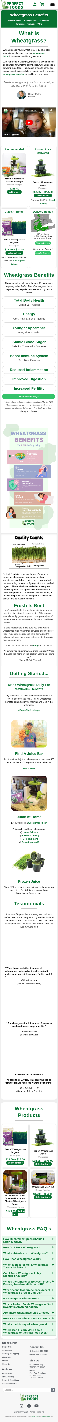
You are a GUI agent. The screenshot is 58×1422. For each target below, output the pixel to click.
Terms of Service (45, 1416)
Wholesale (6, 1357)
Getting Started (30, 21)
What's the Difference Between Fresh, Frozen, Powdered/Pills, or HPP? (27, 1283)
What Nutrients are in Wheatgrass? (25, 1253)
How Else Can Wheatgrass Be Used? (26, 1318)
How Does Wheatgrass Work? (22, 1259)
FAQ (35, 645)
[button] (52, 4)
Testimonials (44, 21)
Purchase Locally (30, 835)
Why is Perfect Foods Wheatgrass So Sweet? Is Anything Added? (27, 1305)
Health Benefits (14, 21)
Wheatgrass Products (25, 24)
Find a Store (29, 768)
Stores (5, 1361)
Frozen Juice (29, 881)
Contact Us (36, 1347)
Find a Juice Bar (29, 754)
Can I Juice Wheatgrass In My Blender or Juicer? (22, 1274)
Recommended (14, 149)
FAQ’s (39, 24)
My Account (7, 1350)
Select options (43, 195)
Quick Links (9, 1342)
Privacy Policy (8, 1377)
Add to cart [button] (14, 192)
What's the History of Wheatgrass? (25, 1324)
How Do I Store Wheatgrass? (21, 1247)
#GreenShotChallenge (29, 710)
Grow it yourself (30, 842)
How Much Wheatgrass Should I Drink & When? (23, 1240)
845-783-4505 (38, 1354)
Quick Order (7, 1347)
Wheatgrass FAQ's (29, 1228)
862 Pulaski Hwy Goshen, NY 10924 (37, 1366)
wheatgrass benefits (13, 74)
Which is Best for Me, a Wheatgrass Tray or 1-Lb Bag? (25, 1266)
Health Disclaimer (9, 1384)
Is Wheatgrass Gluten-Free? (21, 1298)
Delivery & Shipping (10, 1354)
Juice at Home (29, 817)
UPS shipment (30, 839)
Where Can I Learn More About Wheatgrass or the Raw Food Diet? (25, 1331)
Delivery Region (43, 211)
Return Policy (8, 1373)
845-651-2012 (38, 1351)
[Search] (53, 1390)
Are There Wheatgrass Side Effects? (26, 1312)
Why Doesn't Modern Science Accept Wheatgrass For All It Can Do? (26, 1291)
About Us (6, 1364)
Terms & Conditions (10, 1380)
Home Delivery (30, 832)
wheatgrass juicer (37, 823)
